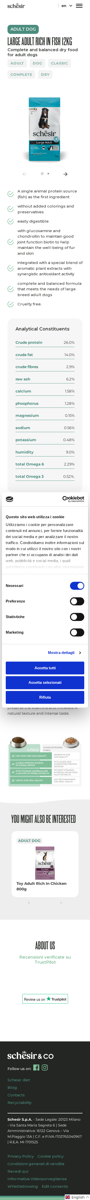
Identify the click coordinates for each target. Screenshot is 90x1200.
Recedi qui (18, 1171)
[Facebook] (36, 1067)
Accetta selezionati (45, 683)
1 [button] (42, 173)
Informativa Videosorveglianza (37, 1178)
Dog (37, 63)
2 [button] (48, 173)
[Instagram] (45, 1067)
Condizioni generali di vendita (36, 1163)
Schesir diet (19, 1080)
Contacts (16, 1095)
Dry (45, 74)
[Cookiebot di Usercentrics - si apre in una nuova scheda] (63, 499)
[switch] (77, 601)
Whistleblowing (23, 1186)
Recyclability (20, 1102)
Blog (12, 1087)
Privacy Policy (21, 1156)
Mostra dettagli (61, 652)
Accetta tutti (45, 668)
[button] (29, 903)
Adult (17, 63)
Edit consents (55, 1186)
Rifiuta (45, 697)
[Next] (65, 174)
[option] (45, 128)
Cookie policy (51, 1156)
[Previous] (24, 174)
